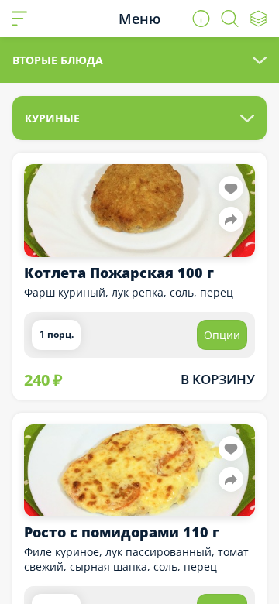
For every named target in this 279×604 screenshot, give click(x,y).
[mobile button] (19, 19)
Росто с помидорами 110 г (121, 532)
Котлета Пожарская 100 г (119, 272)
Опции (222, 335)
